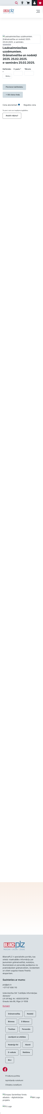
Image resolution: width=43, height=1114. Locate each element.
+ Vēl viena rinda (13, 95)
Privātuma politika (12, 1076)
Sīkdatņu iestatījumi (13, 1085)
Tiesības (11, 1029)
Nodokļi (30, 1014)
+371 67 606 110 (10, 987)
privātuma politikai (21, 921)
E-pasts (17, 69)
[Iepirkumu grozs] (28, 2)
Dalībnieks (7, 70)
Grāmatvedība (14, 1014)
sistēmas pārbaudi (29, 646)
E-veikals (12, 1052)
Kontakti (6, 1006)
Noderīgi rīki (13, 1045)
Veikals (5, 21)
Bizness (11, 1021)
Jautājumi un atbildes (17, 1037)
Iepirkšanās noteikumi (14, 1080)
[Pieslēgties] (34, 3)
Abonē (28, 1045)
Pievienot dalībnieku (14, 87)
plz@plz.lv (7, 985)
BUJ (9, 1060)
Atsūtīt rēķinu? (12, 116)
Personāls (26, 1029)
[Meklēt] (16, 3)
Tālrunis (28, 69)
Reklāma (26, 1052)
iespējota (31, 712)
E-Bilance (25, 1021)
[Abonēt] (40, 3)
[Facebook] (21, 1069)
